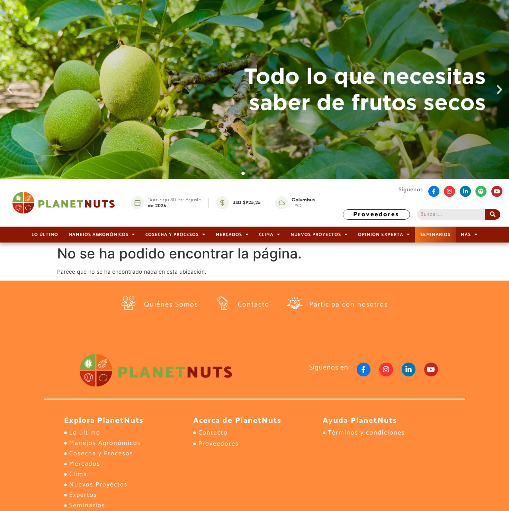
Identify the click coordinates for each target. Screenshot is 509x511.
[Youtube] (496, 191)
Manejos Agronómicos (98, 234)
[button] (9, 89)
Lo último (45, 234)
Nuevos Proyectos (316, 234)
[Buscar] (492, 214)
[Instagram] (449, 191)
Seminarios (435, 234)
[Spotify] (480, 191)
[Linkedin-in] (465, 191)
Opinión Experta (380, 234)
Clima (266, 234)
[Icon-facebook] (433, 191)
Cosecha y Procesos (172, 234)
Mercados (229, 234)
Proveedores (376, 214)
